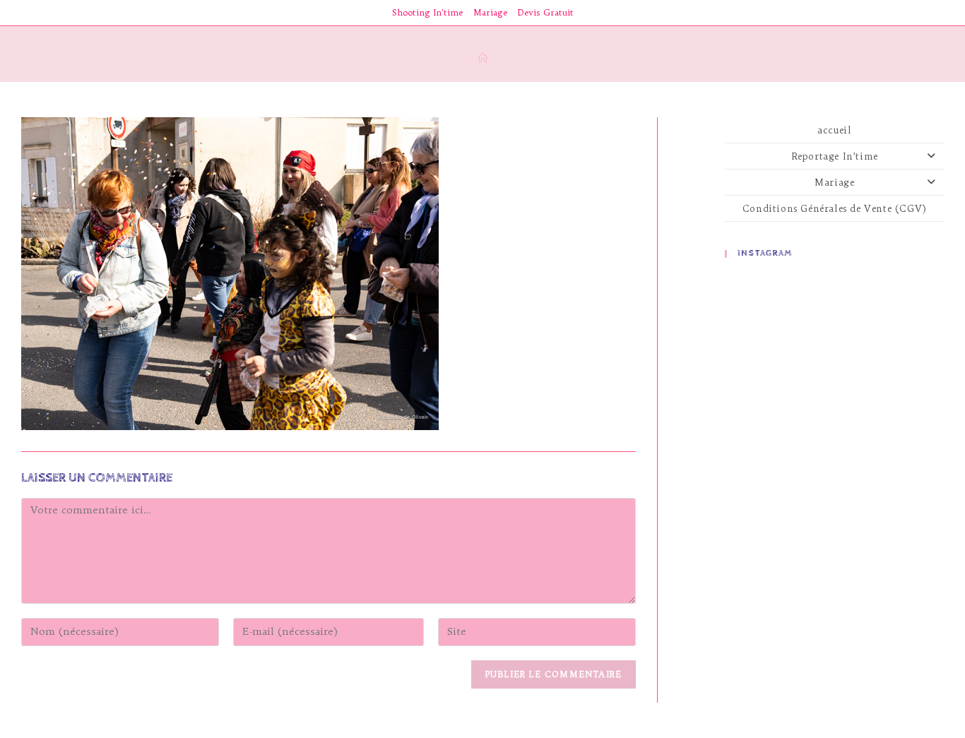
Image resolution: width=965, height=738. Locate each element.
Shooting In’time (427, 12)
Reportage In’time (834, 156)
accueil (834, 130)
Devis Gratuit (546, 12)
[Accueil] (482, 58)
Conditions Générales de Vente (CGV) (834, 208)
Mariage (490, 12)
